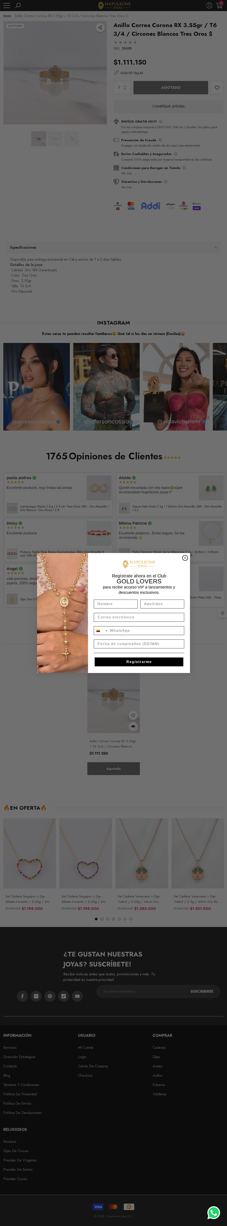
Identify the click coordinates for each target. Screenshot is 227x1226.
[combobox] (101, 630)
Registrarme (139, 662)
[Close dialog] (185, 558)
